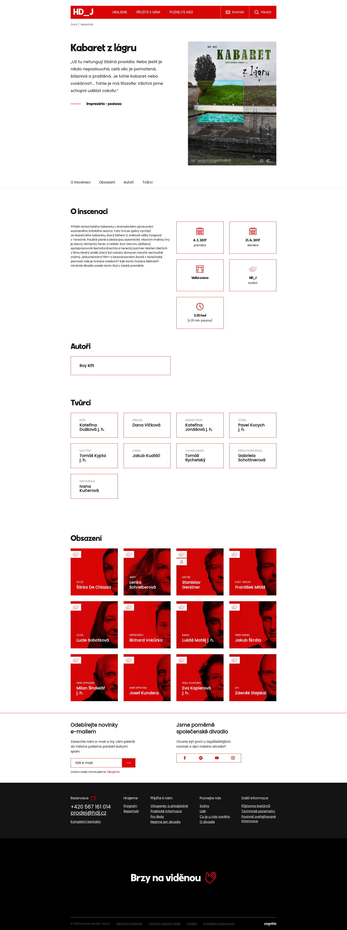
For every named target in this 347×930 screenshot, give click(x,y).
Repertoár (87, 24)
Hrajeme (120, 12)
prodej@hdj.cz (88, 812)
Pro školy (157, 816)
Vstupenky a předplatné (169, 806)
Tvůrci (147, 182)
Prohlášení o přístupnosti (218, 923)
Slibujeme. (113, 772)
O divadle (207, 822)
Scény (204, 806)
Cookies (192, 923)
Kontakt (238, 12)
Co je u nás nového (215, 816)
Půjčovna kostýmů (255, 806)
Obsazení (107, 182)
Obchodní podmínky (129, 923)
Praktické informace (166, 811)
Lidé (203, 811)
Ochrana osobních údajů (164, 923)
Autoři (129, 182)
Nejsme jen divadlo (166, 822)
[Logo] (83, 12)
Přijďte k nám (148, 12)
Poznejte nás (181, 12)
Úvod (74, 24)
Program (130, 806)
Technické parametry (258, 811)
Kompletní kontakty (86, 822)
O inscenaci (80, 182)
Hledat (266, 12)
